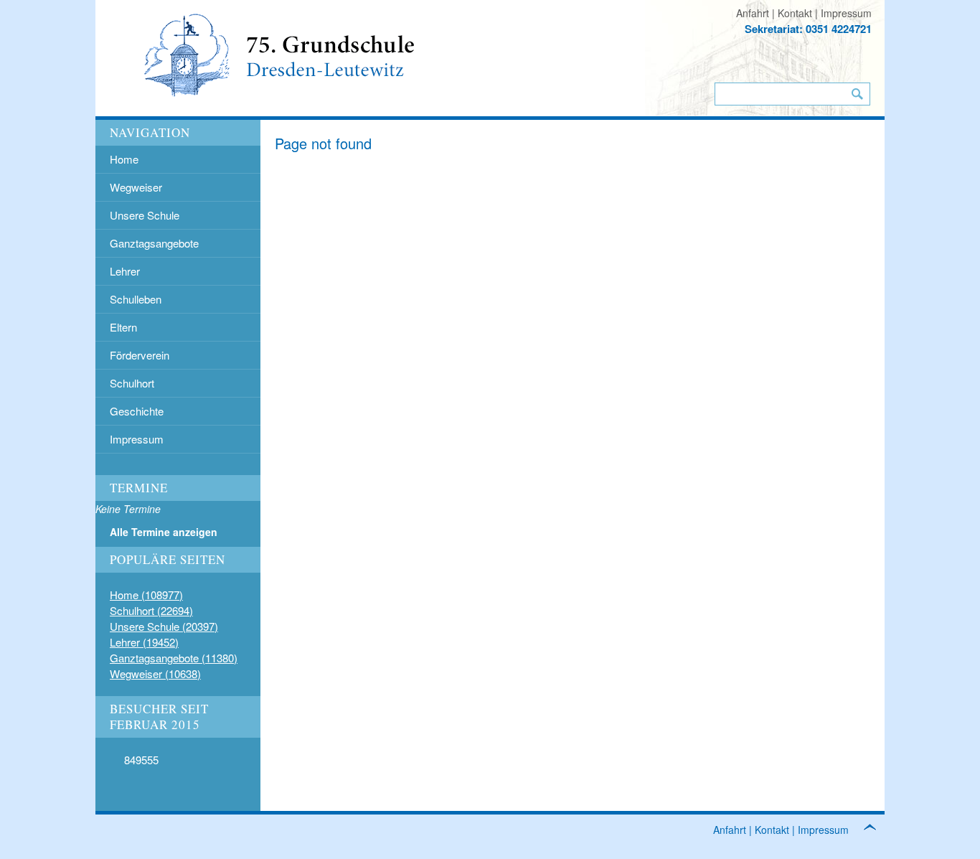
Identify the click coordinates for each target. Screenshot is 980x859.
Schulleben (135, 298)
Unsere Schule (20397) (164, 626)
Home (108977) (146, 594)
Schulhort (132, 382)
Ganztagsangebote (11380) (173, 657)
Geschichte (137, 410)
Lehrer (125, 270)
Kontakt (795, 13)
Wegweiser (136, 186)
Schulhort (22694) (151, 610)
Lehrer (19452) (144, 641)
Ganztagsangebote (154, 242)
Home (124, 158)
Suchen (857, 94)
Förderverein (139, 354)
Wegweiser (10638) (155, 673)
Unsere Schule (144, 214)
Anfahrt (752, 13)
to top (877, 829)
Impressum (846, 13)
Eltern (123, 326)
